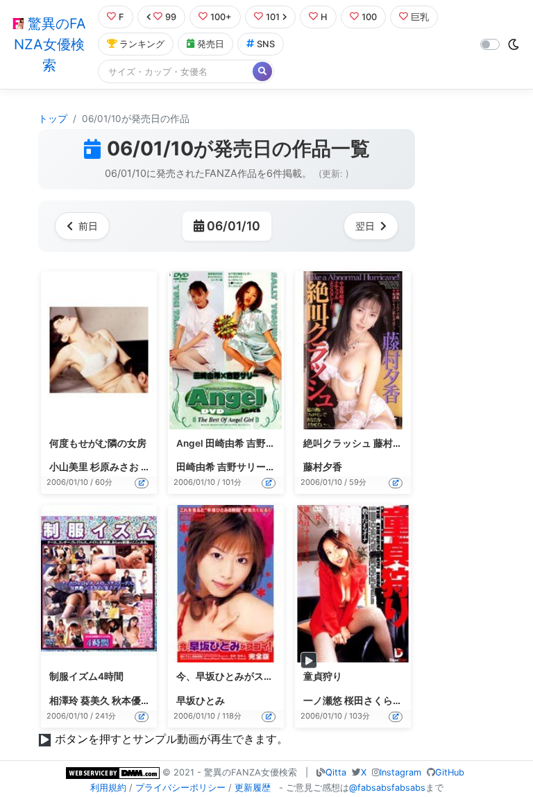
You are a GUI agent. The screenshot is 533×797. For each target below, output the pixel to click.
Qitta (335, 772)
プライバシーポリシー (180, 787)
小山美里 (68, 466)
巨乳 (420, 17)
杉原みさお (114, 466)
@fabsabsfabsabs (387, 787)
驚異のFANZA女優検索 (50, 44)
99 (170, 17)
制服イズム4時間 (86, 676)
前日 (88, 226)
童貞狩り (322, 676)
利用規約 (108, 787)
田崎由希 (195, 466)
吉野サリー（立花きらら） (275, 466)
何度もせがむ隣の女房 (97, 443)
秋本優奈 (131, 700)
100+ (221, 17)
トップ (52, 118)
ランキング (141, 44)
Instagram (400, 772)
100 (369, 17)
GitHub (449, 772)
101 (273, 17)
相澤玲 (63, 700)
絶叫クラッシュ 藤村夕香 (357, 443)
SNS (266, 44)
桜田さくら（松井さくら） (402, 700)
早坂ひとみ (200, 700)
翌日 (365, 226)
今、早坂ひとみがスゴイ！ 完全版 (250, 676)
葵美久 (95, 700)
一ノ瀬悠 (322, 700)
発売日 (210, 44)
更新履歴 (253, 787)
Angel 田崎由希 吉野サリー (235, 443)
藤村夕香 (322, 466)
